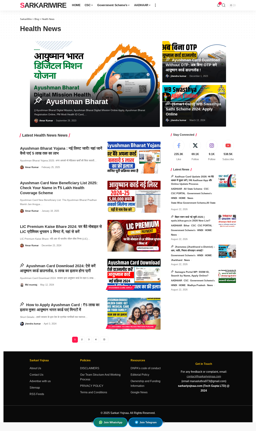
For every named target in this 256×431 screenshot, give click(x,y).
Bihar (186, 225)
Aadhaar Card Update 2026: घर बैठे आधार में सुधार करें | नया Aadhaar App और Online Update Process (192, 180)
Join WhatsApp (113, 422)
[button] (155, 5)
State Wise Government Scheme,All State (193, 203)
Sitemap (35, 387)
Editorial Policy (140, 374)
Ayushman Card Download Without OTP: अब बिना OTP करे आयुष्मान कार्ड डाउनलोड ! (193, 65)
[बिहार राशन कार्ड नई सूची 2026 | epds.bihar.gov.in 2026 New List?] (227, 221)
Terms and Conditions (93, 392)
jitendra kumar (178, 76)
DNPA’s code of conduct (146, 368)
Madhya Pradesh (196, 285)
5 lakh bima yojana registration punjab (131, 327)
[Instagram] (212, 150)
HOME (182, 198)
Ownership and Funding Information (145, 383)
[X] (195, 150)
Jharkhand (176, 260)
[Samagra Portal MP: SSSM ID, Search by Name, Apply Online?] (227, 276)
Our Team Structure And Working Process (100, 377)
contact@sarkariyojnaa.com (204, 376)
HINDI (174, 198)
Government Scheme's (199, 193)
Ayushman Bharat (76, 101)
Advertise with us (40, 381)
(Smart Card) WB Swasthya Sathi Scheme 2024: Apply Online (193, 109)
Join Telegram (148, 422)
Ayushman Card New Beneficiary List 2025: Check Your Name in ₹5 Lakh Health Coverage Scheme (59, 188)
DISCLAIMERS (89, 368)
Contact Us (36, 374)
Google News (139, 392)
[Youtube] (228, 150)
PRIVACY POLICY (91, 385)
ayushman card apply (120, 288)
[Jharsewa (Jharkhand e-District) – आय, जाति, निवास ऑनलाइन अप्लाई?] (227, 251)
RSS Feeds (37, 394)
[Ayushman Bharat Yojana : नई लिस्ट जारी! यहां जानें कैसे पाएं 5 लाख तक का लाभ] (134, 158)
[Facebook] (179, 150)
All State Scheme (193, 189)
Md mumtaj (31, 284)
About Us (35, 368)
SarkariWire (43, 5)
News (190, 198)
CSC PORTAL (178, 193)
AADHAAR (176, 189)
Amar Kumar (46, 120)
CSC (206, 189)
